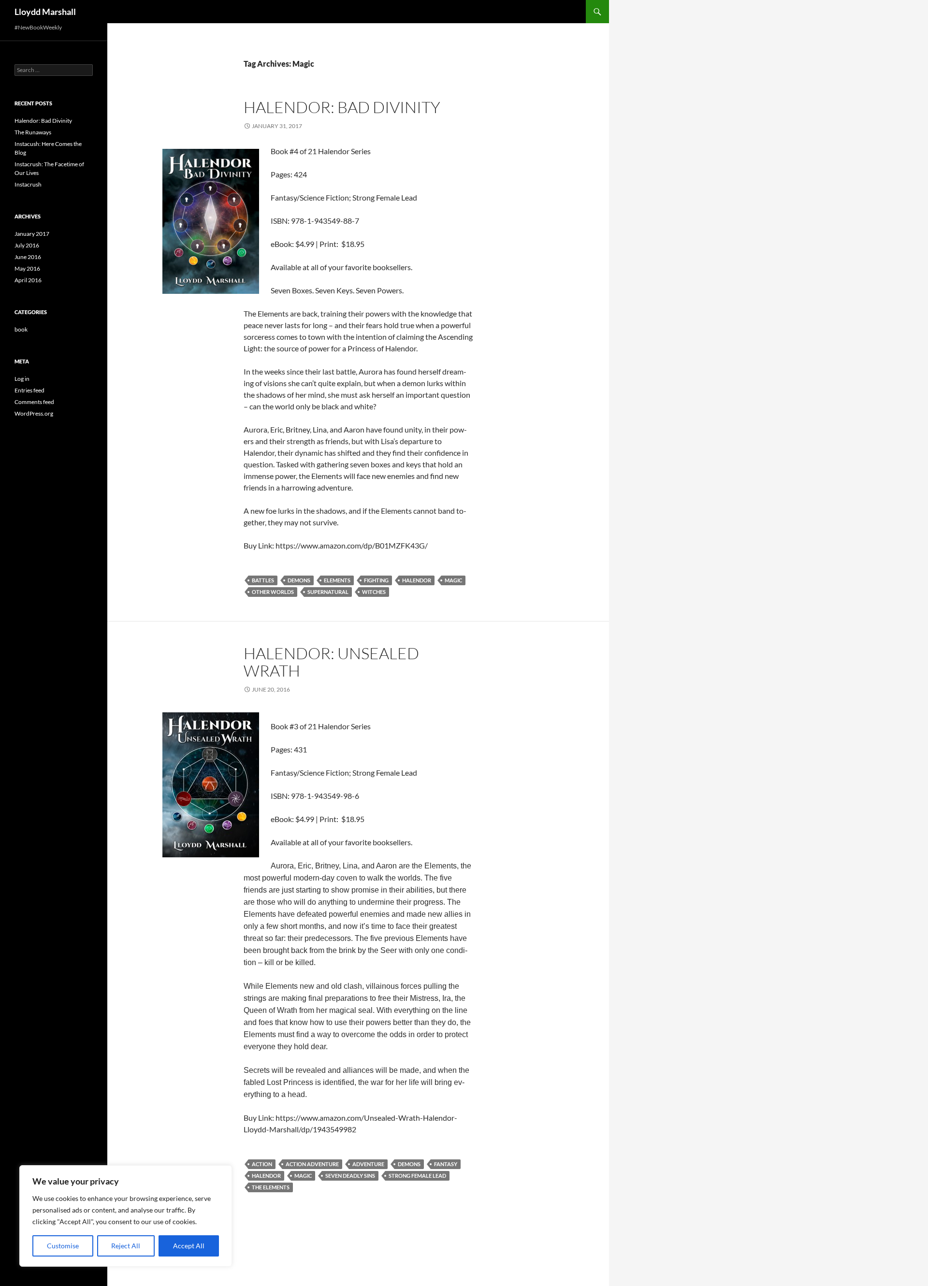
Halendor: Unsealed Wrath (331, 661)
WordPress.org (33, 413)
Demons (299, 580)
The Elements (271, 1187)
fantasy (445, 1164)
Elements (337, 580)
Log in (21, 378)
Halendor (416, 580)
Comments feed (34, 401)
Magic (453, 580)
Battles (263, 580)
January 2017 (31, 233)
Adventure (368, 1164)
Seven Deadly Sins (350, 1175)
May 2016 (27, 268)
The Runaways (32, 132)
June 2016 (27, 256)
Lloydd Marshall (45, 11)
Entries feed (29, 390)
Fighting (376, 580)
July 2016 (26, 245)
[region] (125, 1216)
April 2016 (28, 280)
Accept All (188, 1246)
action (262, 1164)
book (21, 329)
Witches (374, 592)
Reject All (125, 1246)
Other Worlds (273, 592)
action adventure (312, 1164)
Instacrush (28, 184)
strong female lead (417, 1175)
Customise (63, 1246)
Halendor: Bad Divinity (342, 107)
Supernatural (327, 592)
